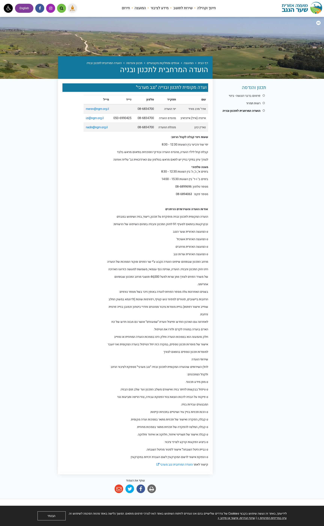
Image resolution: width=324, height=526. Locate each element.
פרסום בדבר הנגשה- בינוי (244, 96)
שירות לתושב (182, 8)
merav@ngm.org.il (97, 109)
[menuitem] (204, 8)
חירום (126, 8)
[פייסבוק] (39, 8)
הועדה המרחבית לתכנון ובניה (241, 111)
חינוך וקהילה (206, 8)
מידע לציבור (159, 8)
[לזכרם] (72, 8)
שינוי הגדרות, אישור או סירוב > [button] (236, 518)
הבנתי (51, 515)
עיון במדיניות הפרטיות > (272, 518)
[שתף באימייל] (119, 489)
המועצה (140, 8)
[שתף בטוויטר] (130, 489)
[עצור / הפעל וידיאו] (318, 23)
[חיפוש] (61, 8)
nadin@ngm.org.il (97, 127)
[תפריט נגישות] (8, 8)
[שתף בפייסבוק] (141, 489)
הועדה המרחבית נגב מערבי (174, 464)
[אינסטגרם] (50, 8)
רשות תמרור (253, 103)
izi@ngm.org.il (95, 118)
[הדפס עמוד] (152, 489)
